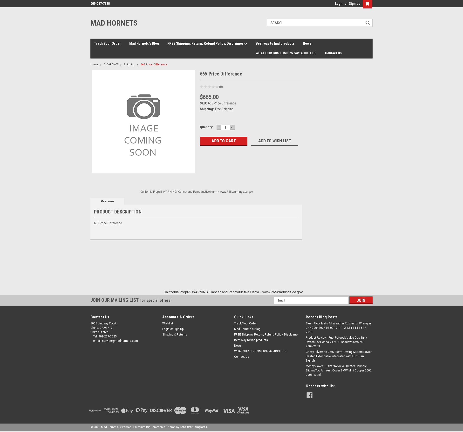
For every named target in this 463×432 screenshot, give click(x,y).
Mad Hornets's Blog (144, 43)
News (307, 43)
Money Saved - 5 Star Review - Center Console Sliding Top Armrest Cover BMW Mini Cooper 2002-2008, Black (339, 370)
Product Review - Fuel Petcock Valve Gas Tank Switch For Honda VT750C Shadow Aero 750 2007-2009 (336, 342)
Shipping (129, 64)
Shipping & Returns (174, 334)
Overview (107, 201)
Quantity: (206, 127)
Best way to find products (275, 43)
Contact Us (333, 53)
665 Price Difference (154, 64)
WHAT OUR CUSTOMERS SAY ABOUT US (286, 53)
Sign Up (354, 4)
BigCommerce (155, 427)
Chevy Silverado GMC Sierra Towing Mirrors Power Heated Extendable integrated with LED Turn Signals (339, 356)
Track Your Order (107, 43)
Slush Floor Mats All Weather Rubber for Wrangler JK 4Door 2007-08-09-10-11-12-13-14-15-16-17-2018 (338, 328)
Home (94, 64)
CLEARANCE (111, 64)
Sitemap (125, 427)
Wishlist (167, 323)
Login (339, 4)
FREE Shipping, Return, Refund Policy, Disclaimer (205, 43)
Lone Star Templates (193, 427)
